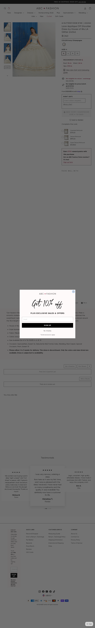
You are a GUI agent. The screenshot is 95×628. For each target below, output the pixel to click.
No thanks (47, 331)
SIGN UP (47, 325)
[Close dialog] (73, 291)
